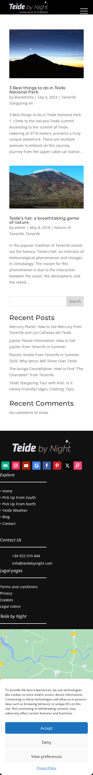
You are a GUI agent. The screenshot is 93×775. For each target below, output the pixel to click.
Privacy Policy (46, 768)
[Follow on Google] (36, 465)
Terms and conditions (19, 586)
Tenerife (33, 233)
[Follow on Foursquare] (78, 465)
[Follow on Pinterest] (57, 465)
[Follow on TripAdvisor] (5, 465)
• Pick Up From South (18, 497)
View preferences (46, 756)
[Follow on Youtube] (26, 465)
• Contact (8, 523)
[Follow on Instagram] (16, 465)
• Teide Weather (14, 510)
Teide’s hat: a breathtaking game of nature (44, 220)
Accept (46, 728)
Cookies (6, 599)
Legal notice (10, 606)
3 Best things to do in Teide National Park (37, 89)
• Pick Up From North (18, 503)
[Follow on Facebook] (47, 465)
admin (20, 227)
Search (75, 301)
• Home (6, 491)
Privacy (6, 593)
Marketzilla (24, 97)
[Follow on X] (67, 465)
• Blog (5, 516)
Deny (46, 742)
